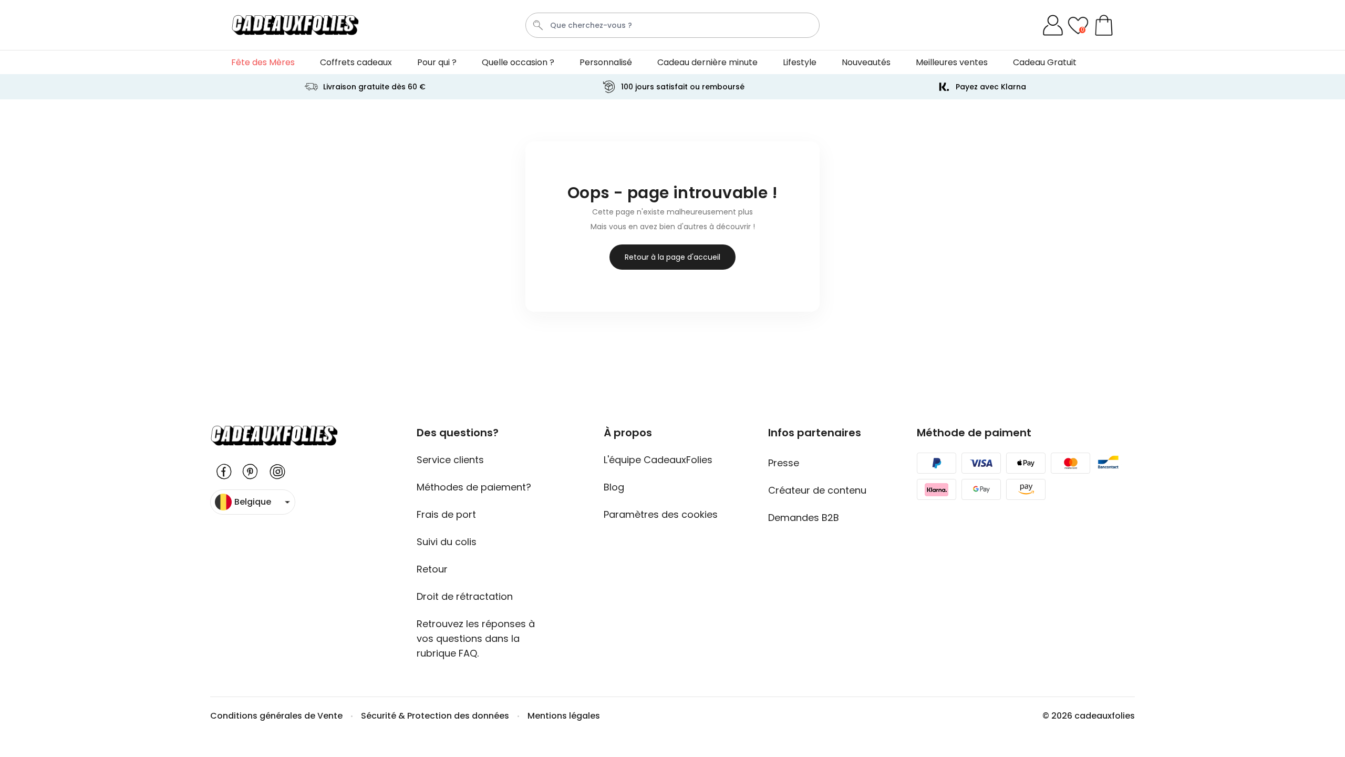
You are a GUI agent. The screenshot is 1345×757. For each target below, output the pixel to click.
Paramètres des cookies (661, 514)
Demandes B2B (803, 517)
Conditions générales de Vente (276, 716)
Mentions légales (563, 716)
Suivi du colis (447, 541)
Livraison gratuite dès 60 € (374, 86)
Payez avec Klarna (991, 86)
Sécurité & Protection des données (435, 716)
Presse (783, 462)
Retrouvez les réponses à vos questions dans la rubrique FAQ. (476, 638)
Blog (614, 487)
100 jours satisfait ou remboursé (682, 86)
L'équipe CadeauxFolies (658, 459)
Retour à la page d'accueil (672, 257)
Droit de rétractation (465, 596)
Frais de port (446, 514)
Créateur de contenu (817, 490)
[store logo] (295, 25)
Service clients (450, 459)
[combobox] (672, 25)
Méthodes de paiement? (474, 487)
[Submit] (538, 25)
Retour (432, 569)
